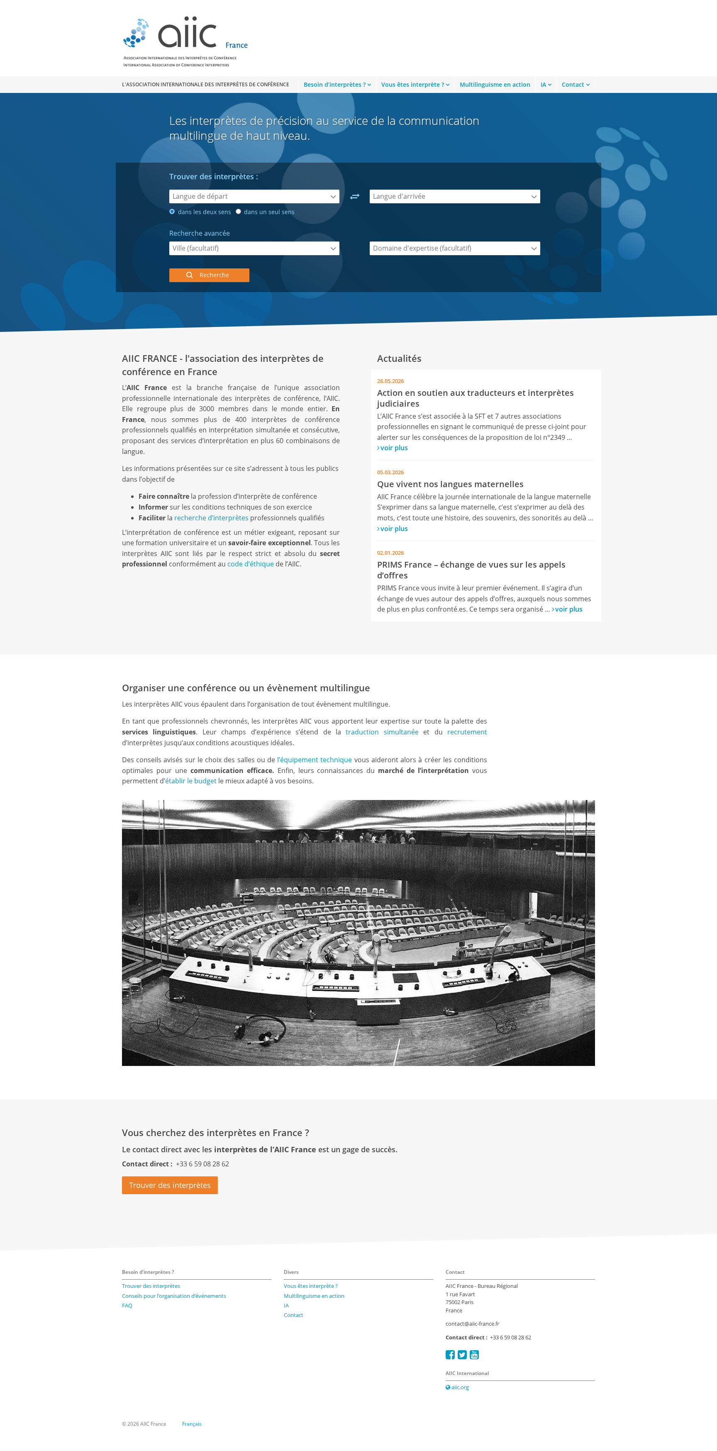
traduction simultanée (382, 731)
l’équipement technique (315, 759)
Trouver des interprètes (170, 1185)
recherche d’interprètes (211, 517)
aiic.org (459, 1387)
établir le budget (191, 780)
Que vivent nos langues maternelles (450, 484)
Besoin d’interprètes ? (335, 84)
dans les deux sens (203, 212)
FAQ (127, 1305)
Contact (573, 84)
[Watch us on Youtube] (474, 1354)
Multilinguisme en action (495, 84)
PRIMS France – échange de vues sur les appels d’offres (471, 570)
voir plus (394, 447)
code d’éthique (250, 563)
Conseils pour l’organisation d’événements (174, 1296)
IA (543, 84)
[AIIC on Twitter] (462, 1354)
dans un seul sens (268, 212)
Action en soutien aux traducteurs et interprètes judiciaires (475, 398)
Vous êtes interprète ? (412, 84)
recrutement (467, 731)
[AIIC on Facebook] (450, 1354)
